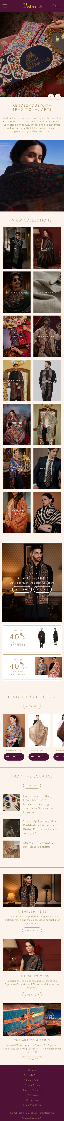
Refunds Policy (32, 1075)
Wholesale (32, 1095)
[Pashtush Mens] (32, 890)
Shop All (42, 589)
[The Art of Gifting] (32, 1019)
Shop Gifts (32, 1059)
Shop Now (32, 930)
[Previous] (51, 96)
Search (32, 1070)
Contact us (32, 1100)
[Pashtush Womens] (32, 955)
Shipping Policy (32, 1080)
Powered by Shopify (32, 1118)
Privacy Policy (32, 1085)
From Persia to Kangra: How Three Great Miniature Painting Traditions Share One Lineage (39, 804)
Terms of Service (32, 1090)
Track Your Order (32, 1105)
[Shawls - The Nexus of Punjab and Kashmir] (11, 849)
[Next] (58, 96)
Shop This (22, 589)
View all (32, 706)
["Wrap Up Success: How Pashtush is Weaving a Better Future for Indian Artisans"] (11, 828)
